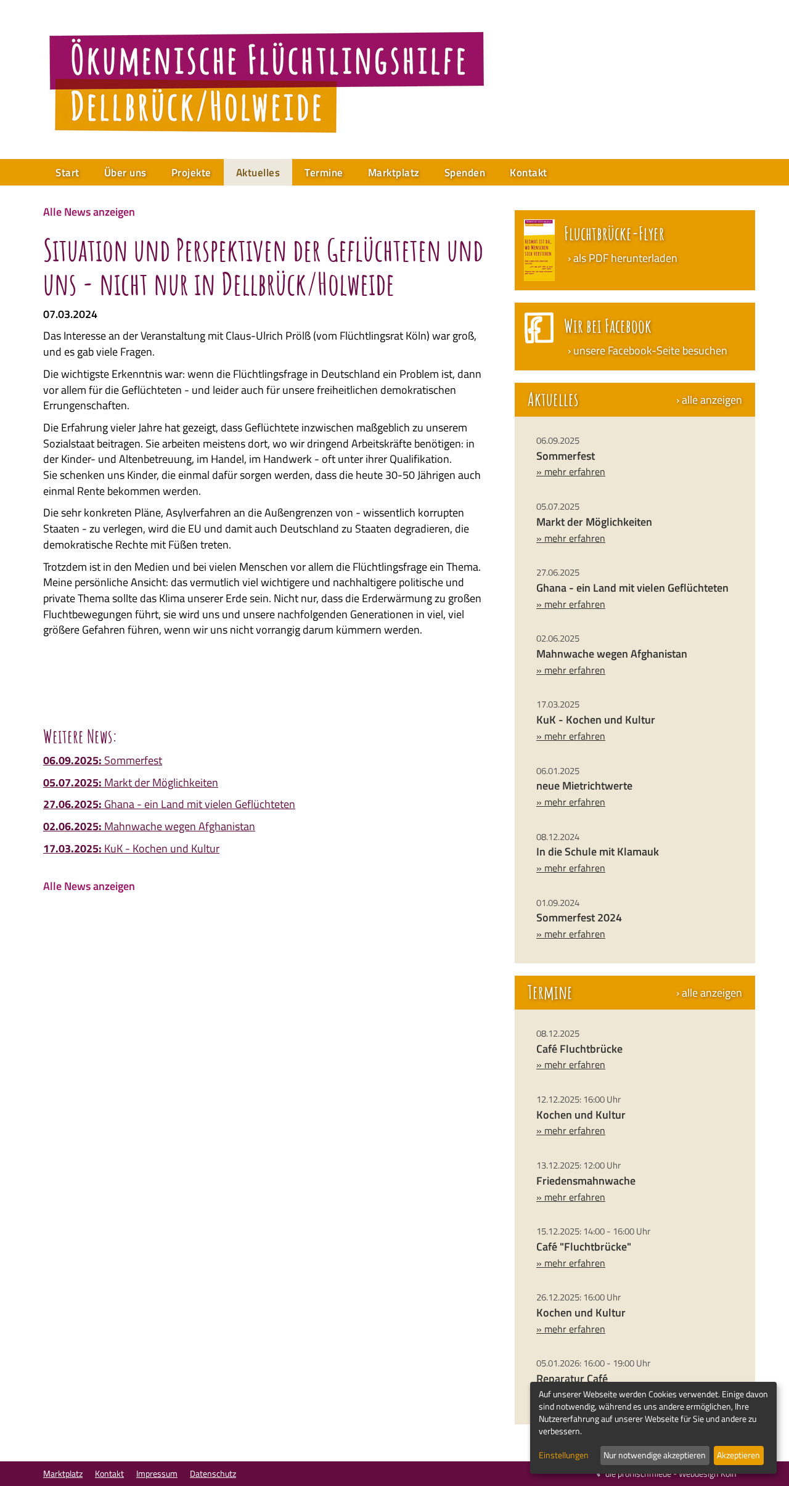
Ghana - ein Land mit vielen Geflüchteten (169, 804)
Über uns (125, 173)
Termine (324, 173)
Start (67, 173)
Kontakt (528, 173)
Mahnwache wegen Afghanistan (149, 826)
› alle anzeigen (709, 400)
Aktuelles (258, 173)
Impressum (157, 1473)
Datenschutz (213, 1473)
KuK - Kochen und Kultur (131, 848)
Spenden (465, 173)
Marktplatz (394, 173)
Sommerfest (102, 760)
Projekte (191, 173)
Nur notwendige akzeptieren (654, 1454)
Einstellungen (564, 1455)
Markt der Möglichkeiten (130, 782)
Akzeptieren (738, 1454)
